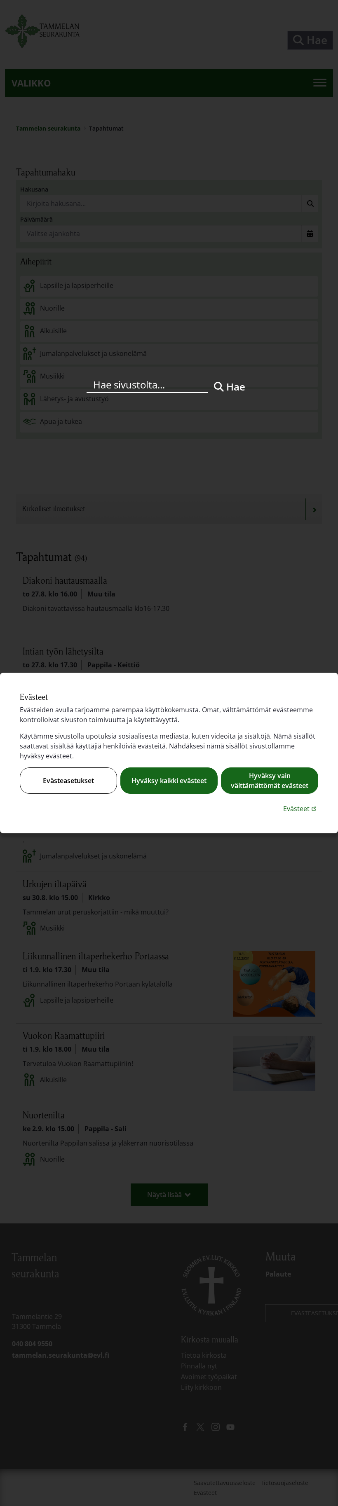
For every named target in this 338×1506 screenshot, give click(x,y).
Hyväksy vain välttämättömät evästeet (269, 780)
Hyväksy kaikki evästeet (169, 780)
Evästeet (300, 808)
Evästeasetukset (68, 780)
